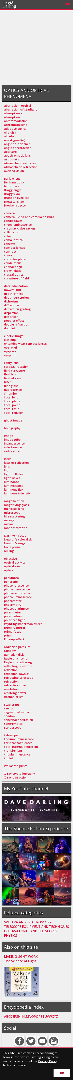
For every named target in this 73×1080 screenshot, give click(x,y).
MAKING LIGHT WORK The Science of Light (21, 958)
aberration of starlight (20, 109)
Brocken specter (15, 205)
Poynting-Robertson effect (23, 624)
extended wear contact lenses (25, 344)
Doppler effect (14, 320)
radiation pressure (17, 647)
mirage (9, 520)
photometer (12, 601)
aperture (10, 152)
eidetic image (13, 336)
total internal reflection (21, 747)
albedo (9, 136)
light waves (12, 478)
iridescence (12, 451)
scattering (11, 704)
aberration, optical (17, 105)
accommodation (16, 121)
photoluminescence (18, 597)
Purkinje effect (14, 639)
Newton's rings (14, 543)
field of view (12, 378)
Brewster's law (14, 201)
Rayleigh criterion (16, 658)
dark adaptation (16, 286)
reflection (11, 670)
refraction (11, 681)
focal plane (12, 401)
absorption (12, 117)
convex (9, 255)
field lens (10, 374)
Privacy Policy (47, 1061)
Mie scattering (14, 516)
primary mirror (14, 628)
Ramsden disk (14, 654)
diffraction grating (17, 309)
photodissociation (17, 589)
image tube (12, 439)
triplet (8, 758)
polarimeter (12, 612)
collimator (11, 232)
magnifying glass (16, 505)
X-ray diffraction (16, 777)
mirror (8, 524)
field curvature (14, 370)
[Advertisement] (36, 46)
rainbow (10, 651)
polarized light (14, 620)
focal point (12, 405)
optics (8, 570)
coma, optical (14, 240)
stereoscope (12, 727)
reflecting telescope (18, 666)
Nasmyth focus (15, 535)
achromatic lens (15, 125)
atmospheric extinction (21, 163)
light (7, 470)
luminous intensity (17, 493)
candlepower (13, 221)
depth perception (16, 297)
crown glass (12, 271)
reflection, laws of (17, 674)
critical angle (13, 267)
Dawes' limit (12, 290)
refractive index (15, 685)
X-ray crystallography (19, 773)
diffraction (11, 305)
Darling (9, 5)
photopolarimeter (17, 608)
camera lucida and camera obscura (29, 217)
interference (13, 447)
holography (12, 428)
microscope (12, 512)
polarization (13, 616)
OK (62, 1073)
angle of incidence (17, 144)
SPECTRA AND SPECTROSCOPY (28, 922)
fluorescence (13, 390)
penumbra (11, 578)
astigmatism (13, 159)
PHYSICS (10, 935)
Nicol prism (12, 547)
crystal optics (13, 274)
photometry (12, 605)
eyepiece (10, 351)
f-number (11, 393)
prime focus (12, 631)
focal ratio (11, 409)
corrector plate (15, 259)
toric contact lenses (18, 743)
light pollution (14, 474)
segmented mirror (17, 712)
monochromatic (15, 528)
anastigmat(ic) (14, 140)
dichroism (11, 301)
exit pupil (10, 340)
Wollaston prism (15, 766)
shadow (9, 716)
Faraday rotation (16, 367)
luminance (11, 482)
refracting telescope (18, 678)
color (7, 236)
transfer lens (13, 750)
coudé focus (12, 263)
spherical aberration (18, 720)
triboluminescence (17, 754)
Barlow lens (12, 178)
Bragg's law (12, 194)
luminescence (13, 486)
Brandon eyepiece (16, 198)
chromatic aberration (19, 228)
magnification (14, 501)
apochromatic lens (17, 155)
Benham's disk (14, 182)
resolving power (15, 693)
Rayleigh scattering (18, 662)
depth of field (14, 294)
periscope (11, 582)
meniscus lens (14, 509)
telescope (11, 735)
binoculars (11, 186)
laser (7, 459)
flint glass (11, 386)
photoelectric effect (18, 593)
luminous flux (13, 489)
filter (7, 382)
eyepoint (10, 355)
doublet (9, 328)
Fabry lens (11, 363)
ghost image (13, 420)
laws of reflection (16, 463)
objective (10, 559)
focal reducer (13, 413)
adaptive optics (15, 129)
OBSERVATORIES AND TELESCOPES (30, 931)
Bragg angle (12, 190)
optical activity (15, 562)
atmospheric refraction (21, 167)
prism (8, 635)
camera (9, 213)
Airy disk (10, 132)
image (8, 436)
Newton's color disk (18, 539)
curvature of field (16, 278)
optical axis (12, 566)
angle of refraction (17, 148)
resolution (11, 689)
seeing (8, 708)
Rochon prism (14, 697)
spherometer (13, 724)
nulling (9, 551)
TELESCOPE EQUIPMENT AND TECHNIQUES (36, 926)
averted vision (14, 171)
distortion (11, 317)
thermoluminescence (19, 739)
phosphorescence (16, 585)
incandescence (14, 443)
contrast (10, 251)
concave (9, 244)
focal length (12, 397)
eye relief (10, 347)
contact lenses (14, 248)
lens (7, 466)
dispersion (11, 313)
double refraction (16, 324)
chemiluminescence (18, 225)
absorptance (13, 113)
